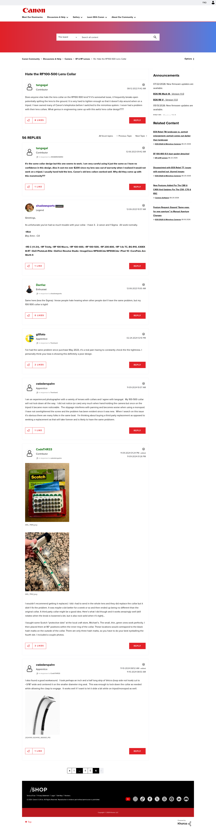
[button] (148, 390)
